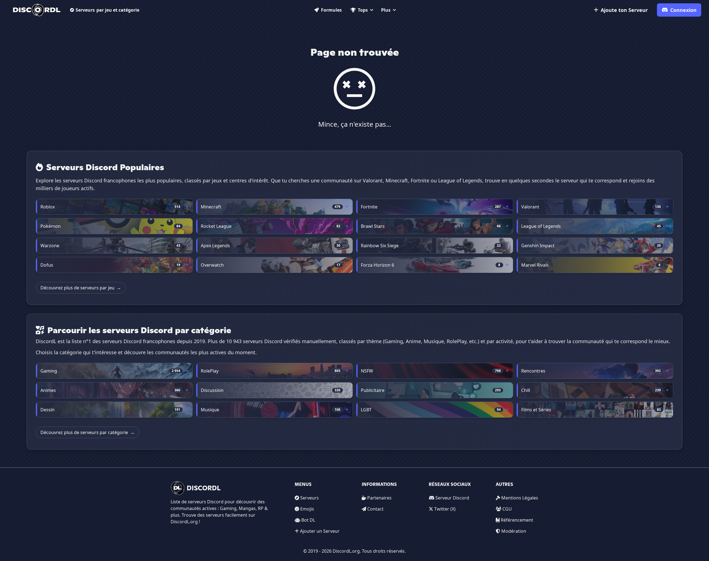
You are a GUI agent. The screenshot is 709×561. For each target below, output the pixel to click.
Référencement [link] (517, 520)
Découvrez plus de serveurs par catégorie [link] (87, 432)
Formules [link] (331, 10)
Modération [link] (513, 531)
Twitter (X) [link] (445, 509)
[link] (37, 10)
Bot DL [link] (308, 520)
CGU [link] (507, 509)
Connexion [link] (683, 10)
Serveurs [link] (309, 498)
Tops (363, 10)
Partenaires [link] (379, 498)
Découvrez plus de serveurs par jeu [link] (80, 288)
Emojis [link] (307, 509)
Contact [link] (375, 509)
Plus (386, 10)
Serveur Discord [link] (452, 498)
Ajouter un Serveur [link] (320, 531)
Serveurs (107, 10)
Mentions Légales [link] (519, 498)
